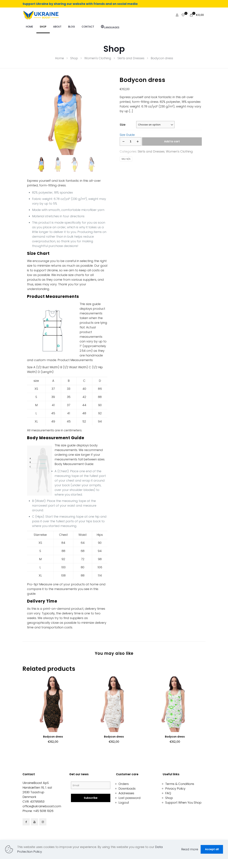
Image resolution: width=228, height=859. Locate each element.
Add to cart (172, 141)
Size (123, 124)
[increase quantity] (138, 141)
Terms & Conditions (179, 784)
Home (59, 58)
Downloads (127, 788)
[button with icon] (26, 821)
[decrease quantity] (123, 141)
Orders (124, 784)
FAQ (168, 793)
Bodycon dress (53, 736)
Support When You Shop (183, 802)
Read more (189, 849)
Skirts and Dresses (131, 58)
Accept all (212, 849)
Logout (124, 802)
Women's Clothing (97, 58)
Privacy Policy (175, 788)
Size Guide (127, 135)
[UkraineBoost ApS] (41, 15)
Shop (74, 58)
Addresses (126, 793)
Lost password (130, 798)
